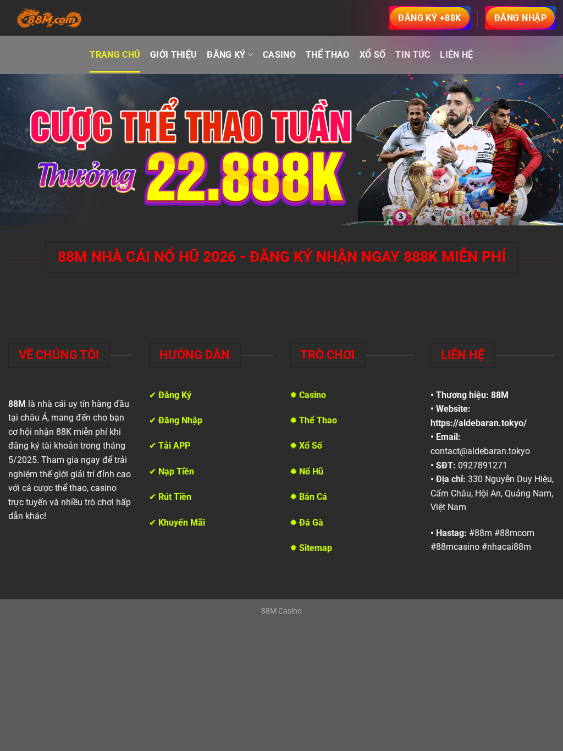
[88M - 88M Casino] (49, 18)
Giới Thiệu (173, 54)
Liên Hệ (456, 54)
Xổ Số (373, 54)
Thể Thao (328, 54)
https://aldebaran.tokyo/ (478, 423)
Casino (279, 54)
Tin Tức (412, 54)
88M (500, 395)
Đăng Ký (226, 54)
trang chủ (115, 54)
